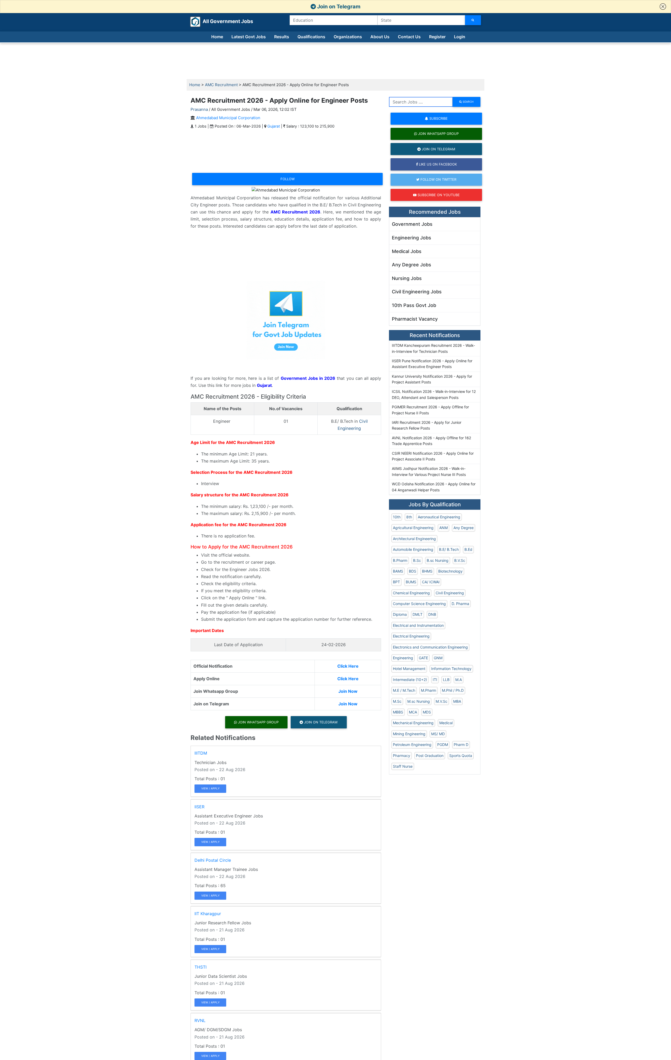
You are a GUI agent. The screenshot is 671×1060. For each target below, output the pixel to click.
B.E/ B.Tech (449, 549)
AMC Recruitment (221, 84)
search (468, 101)
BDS (412, 571)
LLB (446, 679)
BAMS (398, 571)
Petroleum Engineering (412, 744)
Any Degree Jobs (411, 264)
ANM (443, 527)
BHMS (427, 571)
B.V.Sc (459, 560)
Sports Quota (460, 755)
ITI (435, 679)
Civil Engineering (450, 593)
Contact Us (409, 36)
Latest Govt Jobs (248, 36)
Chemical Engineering (411, 593)
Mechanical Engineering (413, 723)
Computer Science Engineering (419, 603)
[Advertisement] (335, 61)
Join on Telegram (338, 6)
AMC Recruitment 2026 (295, 212)
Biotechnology (450, 571)
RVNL (199, 1020)
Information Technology (451, 668)
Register (437, 36)
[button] (663, 6)
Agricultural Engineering (413, 527)
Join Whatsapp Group (258, 722)
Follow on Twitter (437, 179)
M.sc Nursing (418, 701)
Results (281, 36)
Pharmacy (401, 755)
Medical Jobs (406, 251)
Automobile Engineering (413, 549)
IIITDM (200, 753)
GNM (438, 658)
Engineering (403, 658)
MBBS (398, 712)
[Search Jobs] (473, 20)
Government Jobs (412, 224)
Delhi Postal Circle (212, 860)
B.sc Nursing (437, 560)
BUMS (411, 582)
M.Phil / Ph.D (453, 690)
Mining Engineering (409, 734)
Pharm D (461, 744)
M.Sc (397, 701)
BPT (396, 582)
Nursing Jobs (407, 278)
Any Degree (463, 527)
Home (217, 36)
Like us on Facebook (437, 164)
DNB (432, 614)
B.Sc (417, 560)
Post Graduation (429, 755)
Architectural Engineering (414, 538)
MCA (413, 712)
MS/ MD (438, 734)
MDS (427, 712)
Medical (446, 723)
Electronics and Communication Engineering (430, 647)
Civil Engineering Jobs (417, 291)
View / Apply (210, 788)
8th (409, 517)
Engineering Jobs (411, 237)
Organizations (348, 36)
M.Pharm (428, 690)
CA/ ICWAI (431, 582)
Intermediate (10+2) (410, 679)
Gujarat (273, 126)
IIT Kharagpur (207, 913)
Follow (287, 179)
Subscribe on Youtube (438, 195)
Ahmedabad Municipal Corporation (228, 117)
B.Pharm (400, 560)
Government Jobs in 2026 (308, 378)
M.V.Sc (441, 701)
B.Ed (468, 549)
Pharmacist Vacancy (415, 319)
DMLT (418, 614)
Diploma (400, 614)
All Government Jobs (222, 21)
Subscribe (438, 118)
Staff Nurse (403, 766)
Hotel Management (409, 668)
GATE (423, 658)
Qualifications (311, 36)
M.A (458, 679)
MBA (457, 701)
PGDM (442, 744)
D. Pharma (460, 603)
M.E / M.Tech (404, 690)
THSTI (200, 967)
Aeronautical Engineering (439, 517)
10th (397, 517)
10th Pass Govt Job (414, 305)
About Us (379, 36)
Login (459, 36)
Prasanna (199, 109)
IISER (199, 806)
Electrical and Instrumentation (418, 625)
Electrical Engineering (411, 636)
